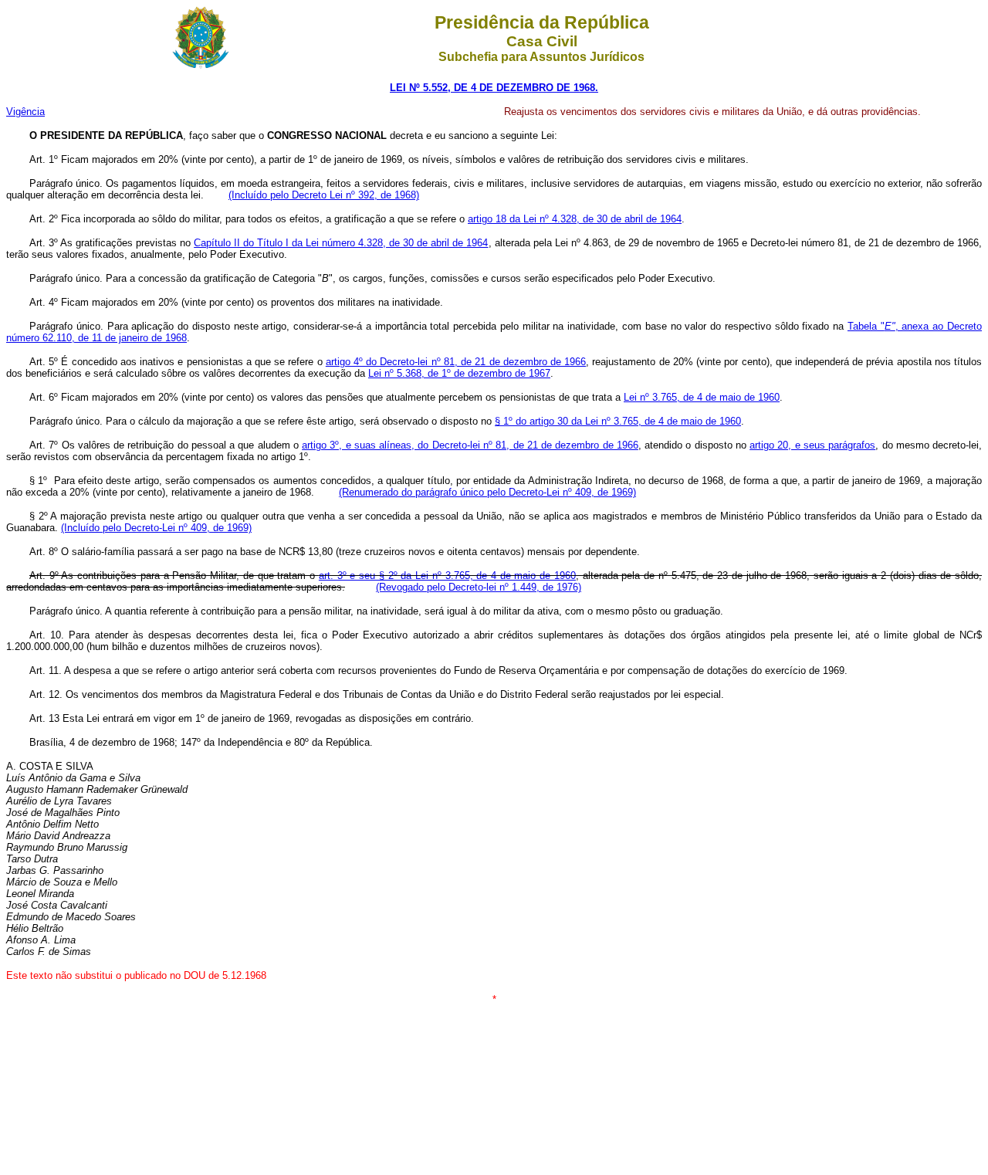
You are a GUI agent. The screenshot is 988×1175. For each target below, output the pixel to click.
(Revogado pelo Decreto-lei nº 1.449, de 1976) (478, 587)
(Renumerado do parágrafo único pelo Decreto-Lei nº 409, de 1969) (487, 492)
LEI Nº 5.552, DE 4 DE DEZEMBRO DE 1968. (494, 87)
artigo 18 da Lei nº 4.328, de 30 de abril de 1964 (575, 219)
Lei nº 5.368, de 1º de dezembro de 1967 (459, 373)
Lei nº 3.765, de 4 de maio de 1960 (702, 397)
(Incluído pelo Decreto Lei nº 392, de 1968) (323, 195)
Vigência (25, 111)
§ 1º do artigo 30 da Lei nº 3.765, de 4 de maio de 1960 (618, 421)
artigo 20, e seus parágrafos (812, 445)
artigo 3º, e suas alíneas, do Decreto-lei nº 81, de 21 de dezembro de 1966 (470, 445)
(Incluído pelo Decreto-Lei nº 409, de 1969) (156, 527)
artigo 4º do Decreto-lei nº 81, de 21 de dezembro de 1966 (456, 361)
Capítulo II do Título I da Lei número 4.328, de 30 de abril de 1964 (341, 243)
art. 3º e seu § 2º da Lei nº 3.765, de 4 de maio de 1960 (447, 575)
